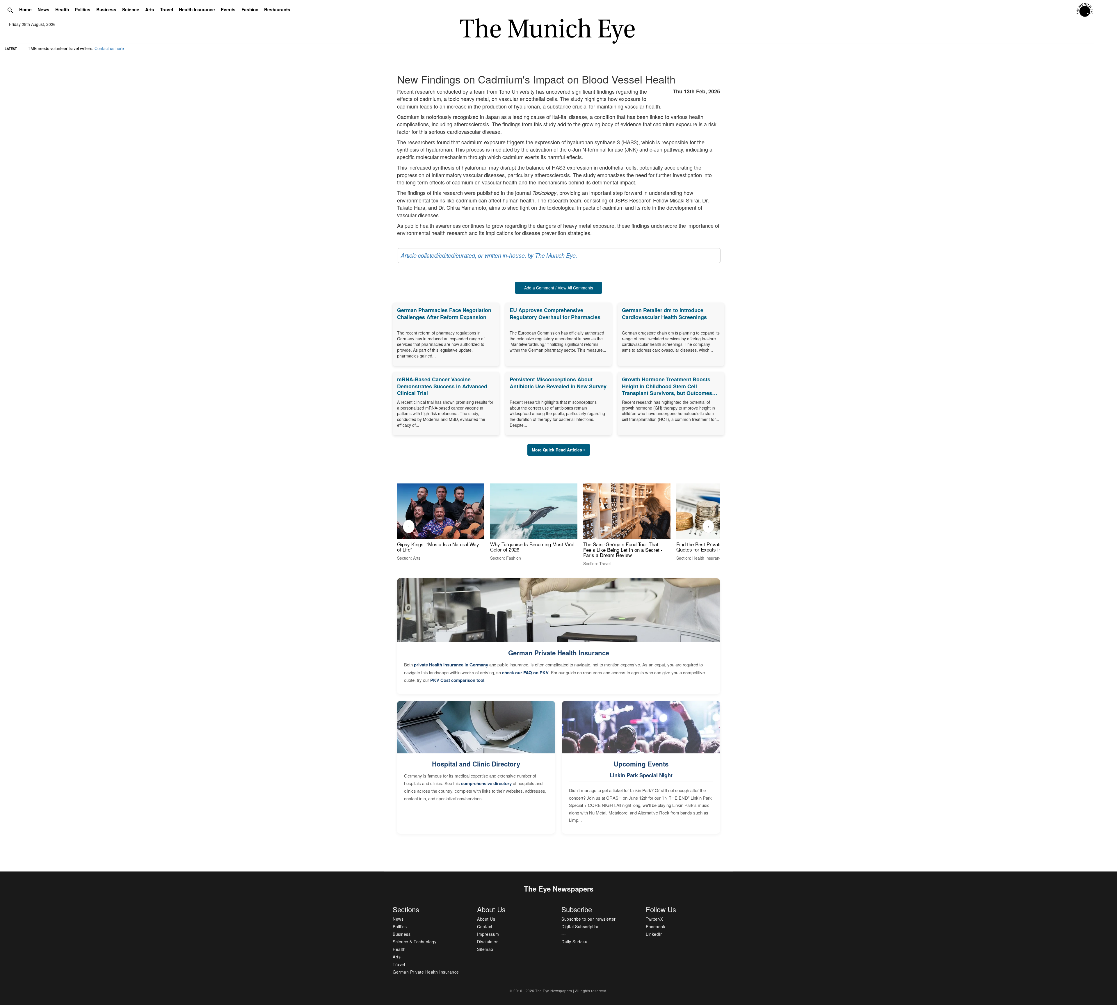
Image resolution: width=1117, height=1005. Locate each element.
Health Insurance (197, 9)
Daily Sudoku (574, 941)
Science (130, 9)
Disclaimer (487, 941)
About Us (486, 919)
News (43, 9)
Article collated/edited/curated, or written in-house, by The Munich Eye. (489, 255)
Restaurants (277, 9)
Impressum (488, 934)
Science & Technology (414, 941)
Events (228, 9)
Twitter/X (654, 919)
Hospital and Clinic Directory (476, 764)
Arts (149, 9)
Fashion (249, 9)
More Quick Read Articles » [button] (559, 450)
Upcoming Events (641, 764)
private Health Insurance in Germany (451, 664)
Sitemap (485, 949)
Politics (82, 9)
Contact (484, 926)
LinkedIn (654, 934)
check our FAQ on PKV (525, 672)
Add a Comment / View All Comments (558, 288)
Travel (166, 9)
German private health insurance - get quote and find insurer (84, 48)
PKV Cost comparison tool (457, 680)
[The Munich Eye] (1085, 10)
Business (106, 9)
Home (25, 9)
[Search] (10, 10)
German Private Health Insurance (558, 652)
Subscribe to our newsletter (588, 919)
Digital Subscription (580, 926)
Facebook (655, 926)
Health (62, 9)
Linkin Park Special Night (641, 775)
